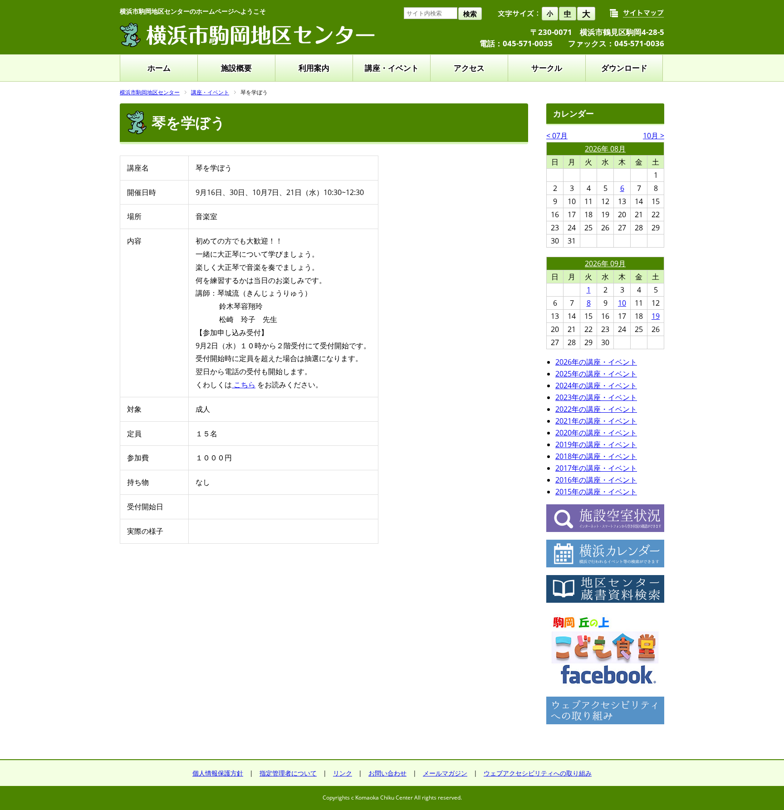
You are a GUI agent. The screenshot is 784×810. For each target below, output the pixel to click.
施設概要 (236, 68)
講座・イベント (392, 68)
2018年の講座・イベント (596, 456)
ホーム (159, 68)
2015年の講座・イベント (596, 492)
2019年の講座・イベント (596, 444)
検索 (470, 14)
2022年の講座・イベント (596, 409)
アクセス (469, 68)
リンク (342, 773)
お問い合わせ (387, 773)
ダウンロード (624, 68)
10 (622, 303)
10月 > (653, 136)
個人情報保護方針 (217, 773)
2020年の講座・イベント (596, 433)
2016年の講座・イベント (596, 480)
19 (656, 316)
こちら (243, 385)
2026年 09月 (605, 263)
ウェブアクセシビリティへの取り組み (538, 773)
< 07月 (557, 136)
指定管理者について (288, 773)
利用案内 (314, 68)
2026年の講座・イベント (596, 362)
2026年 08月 (605, 149)
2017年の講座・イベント (596, 468)
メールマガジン (445, 773)
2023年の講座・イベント (596, 397)
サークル (546, 68)
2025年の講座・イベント (596, 374)
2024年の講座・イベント (596, 385)
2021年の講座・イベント (596, 421)
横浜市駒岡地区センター (150, 92)
